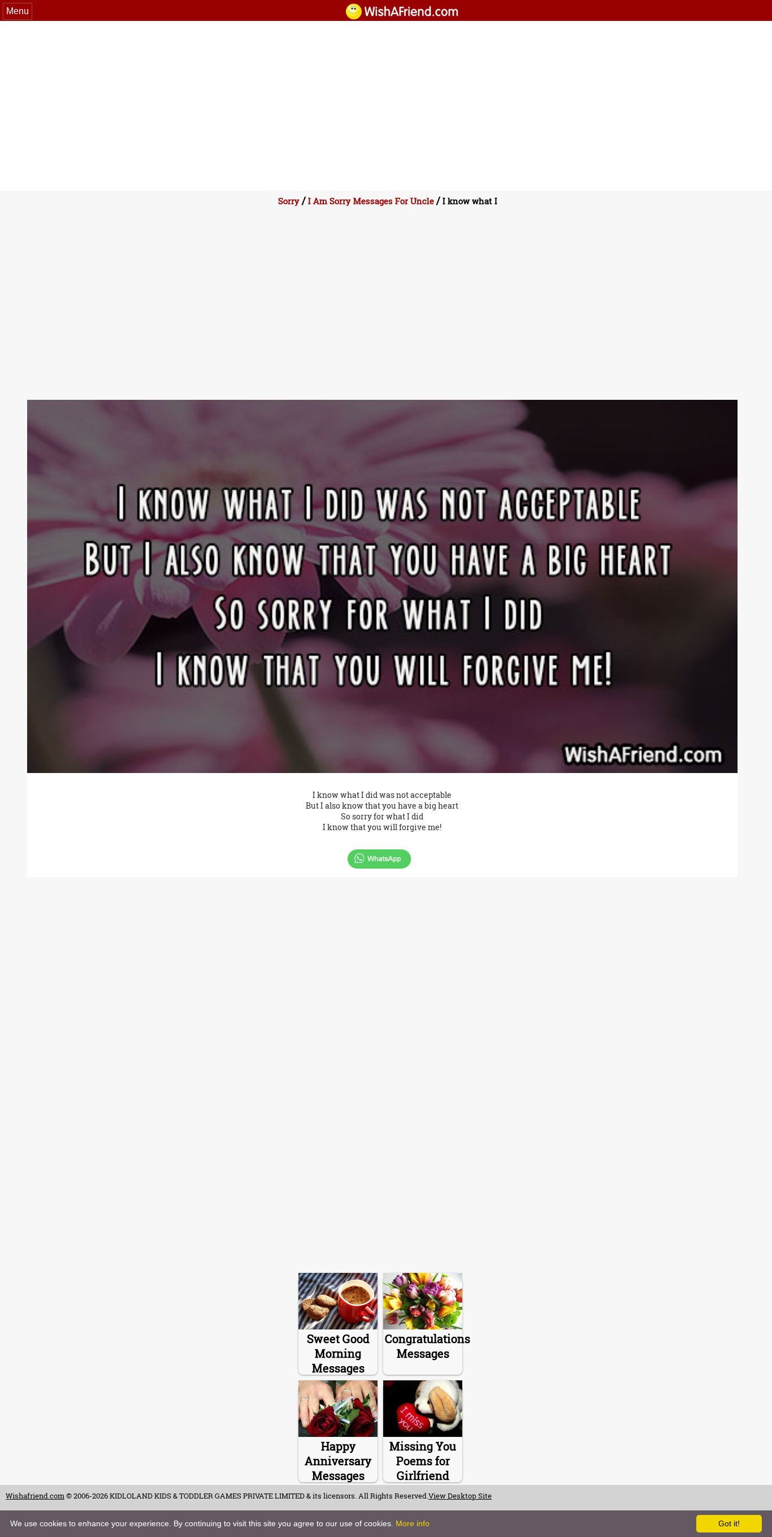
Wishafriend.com (35, 1496)
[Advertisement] (386, 106)
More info (413, 1523)
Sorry (289, 200)
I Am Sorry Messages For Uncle (371, 200)
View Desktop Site (460, 1496)
